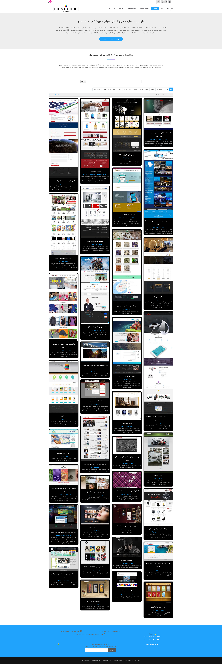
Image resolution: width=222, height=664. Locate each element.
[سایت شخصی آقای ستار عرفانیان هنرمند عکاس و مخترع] (127, 445)
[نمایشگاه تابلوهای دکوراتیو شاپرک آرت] (95, 589)
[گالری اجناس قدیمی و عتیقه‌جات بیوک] (127, 513)
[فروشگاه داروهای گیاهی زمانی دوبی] (127, 266)
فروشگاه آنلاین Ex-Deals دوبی (127, 215)
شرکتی (146, 89)
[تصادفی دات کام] (158, 453)
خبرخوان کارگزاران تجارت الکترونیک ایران (95, 464)
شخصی (152, 89)
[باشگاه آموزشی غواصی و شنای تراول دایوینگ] (95, 290)
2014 (104, 89)
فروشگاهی (159, 89)
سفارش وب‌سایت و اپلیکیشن (110, 39)
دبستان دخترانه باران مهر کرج (127, 377)
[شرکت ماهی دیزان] (127, 406)
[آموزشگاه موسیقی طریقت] (95, 389)
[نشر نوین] (63, 387)
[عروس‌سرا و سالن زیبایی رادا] (127, 125)
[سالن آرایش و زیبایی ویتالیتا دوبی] (95, 515)
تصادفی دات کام (158, 476)
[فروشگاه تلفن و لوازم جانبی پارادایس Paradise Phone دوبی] (158, 363)
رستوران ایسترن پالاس (158, 297)
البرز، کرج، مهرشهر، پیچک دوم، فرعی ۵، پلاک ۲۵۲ (87, 634)
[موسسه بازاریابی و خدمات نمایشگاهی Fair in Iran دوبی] (158, 184)
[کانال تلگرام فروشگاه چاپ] (165, 1)
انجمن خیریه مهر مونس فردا (63, 453)
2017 (120, 89)
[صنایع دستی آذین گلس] (127, 580)
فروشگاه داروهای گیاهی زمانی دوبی (126, 306)
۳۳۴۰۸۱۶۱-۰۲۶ (111, 631)
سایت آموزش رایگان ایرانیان (158, 607)
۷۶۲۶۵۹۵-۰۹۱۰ (102, 631)
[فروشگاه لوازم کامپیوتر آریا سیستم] (158, 507)
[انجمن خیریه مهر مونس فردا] (63, 439)
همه (171, 89)
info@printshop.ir (65, 631)
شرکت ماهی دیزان (127, 423)
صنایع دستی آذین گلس (126, 591)
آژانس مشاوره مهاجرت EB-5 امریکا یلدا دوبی (64, 181)
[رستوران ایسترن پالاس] (158, 266)
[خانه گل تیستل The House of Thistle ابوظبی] (127, 480)
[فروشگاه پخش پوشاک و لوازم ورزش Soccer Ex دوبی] (63, 307)
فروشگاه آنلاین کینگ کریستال (95, 241)
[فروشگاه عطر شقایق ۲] (95, 133)
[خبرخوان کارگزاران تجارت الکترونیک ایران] (95, 438)
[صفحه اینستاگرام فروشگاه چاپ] (162, 1)
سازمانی (166, 89)
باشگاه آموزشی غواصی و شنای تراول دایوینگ (95, 327)
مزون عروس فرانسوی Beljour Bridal (95, 492)
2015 (109, 89)
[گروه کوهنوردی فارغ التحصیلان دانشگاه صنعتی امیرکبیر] (95, 352)
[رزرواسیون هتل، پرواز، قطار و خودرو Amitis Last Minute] (158, 551)
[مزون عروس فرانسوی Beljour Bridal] (95, 482)
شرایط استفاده (85, 660)
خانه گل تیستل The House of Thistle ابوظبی (127, 491)
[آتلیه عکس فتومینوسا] (127, 547)
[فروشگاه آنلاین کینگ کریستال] (95, 212)
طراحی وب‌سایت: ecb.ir (152, 644)
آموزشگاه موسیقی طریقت (95, 401)
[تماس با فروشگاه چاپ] (169, 1)
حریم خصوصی (96, 660)
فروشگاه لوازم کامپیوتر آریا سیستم (158, 529)
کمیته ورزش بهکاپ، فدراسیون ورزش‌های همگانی (64, 532)
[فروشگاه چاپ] (66, 8)
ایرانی (135, 89)
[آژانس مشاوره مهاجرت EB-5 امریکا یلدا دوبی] (63, 138)
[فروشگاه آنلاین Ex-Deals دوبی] (127, 190)
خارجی (141, 89)
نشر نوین (63, 416)
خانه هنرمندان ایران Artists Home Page (95, 567)
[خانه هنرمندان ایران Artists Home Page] (95, 552)
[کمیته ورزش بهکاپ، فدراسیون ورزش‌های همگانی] (63, 517)
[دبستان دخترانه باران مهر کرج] (127, 346)
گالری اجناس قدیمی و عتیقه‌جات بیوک (127, 526)
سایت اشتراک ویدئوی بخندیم (64, 258)
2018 (125, 89)
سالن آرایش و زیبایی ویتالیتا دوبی (95, 528)
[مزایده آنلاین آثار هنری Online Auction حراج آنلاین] (63, 475)
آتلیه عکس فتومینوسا (127, 560)
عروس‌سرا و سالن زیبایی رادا (126, 155)
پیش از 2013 (97, 89)
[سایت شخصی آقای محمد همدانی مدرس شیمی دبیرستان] (63, 559)
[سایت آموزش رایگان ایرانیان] (158, 593)
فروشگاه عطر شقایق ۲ (95, 171)
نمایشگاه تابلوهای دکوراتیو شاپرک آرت (95, 601)
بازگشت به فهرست (54, 95)
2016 (114, 89)
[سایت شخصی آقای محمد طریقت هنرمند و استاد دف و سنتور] (158, 114)
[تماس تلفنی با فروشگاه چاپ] (158, 1)
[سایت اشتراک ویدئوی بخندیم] (63, 224)
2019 (130, 89)
